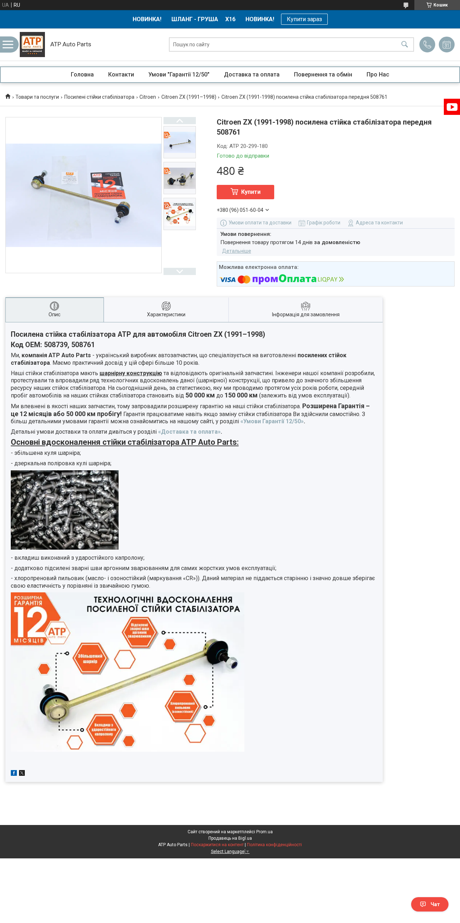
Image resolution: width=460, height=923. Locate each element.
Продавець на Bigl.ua (230, 838)
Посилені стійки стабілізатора (99, 97)
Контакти (121, 74)
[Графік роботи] (447, 44)
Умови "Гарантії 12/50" (179, 74)
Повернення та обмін (323, 74)
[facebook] (14, 774)
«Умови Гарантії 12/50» (272, 421)
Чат (435, 904)
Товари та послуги (37, 97)
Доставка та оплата (252, 74)
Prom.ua (264, 831)
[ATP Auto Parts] (32, 44)
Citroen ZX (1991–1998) (188, 97)
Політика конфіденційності (274, 844)
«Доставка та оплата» (189, 431)
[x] (22, 774)
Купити (251, 191)
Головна (82, 74)
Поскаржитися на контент (217, 844)
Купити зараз (304, 19)
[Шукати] (404, 44)
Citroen (147, 97)
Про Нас (378, 74)
